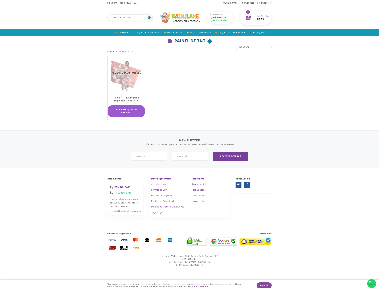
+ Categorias (259, 32)
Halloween (123, 32)
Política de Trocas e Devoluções (167, 207)
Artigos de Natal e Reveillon (232, 32)
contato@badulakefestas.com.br (125, 211)
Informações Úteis (161, 179)
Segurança (156, 212)
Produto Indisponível (126, 74)
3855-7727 (219, 17)
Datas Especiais (174, 32)
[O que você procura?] (149, 17)
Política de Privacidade (163, 201)
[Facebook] (247, 185)
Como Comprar (159, 184)
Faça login (131, 3)
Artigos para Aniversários (147, 32)
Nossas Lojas (198, 201)
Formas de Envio (160, 190)
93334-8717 (219, 20)
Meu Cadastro (264, 3)
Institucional (198, 179)
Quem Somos (230, 3)
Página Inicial (199, 184)
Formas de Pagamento (163, 196)
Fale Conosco (247, 3)
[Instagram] (238, 185)
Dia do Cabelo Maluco (200, 32)
